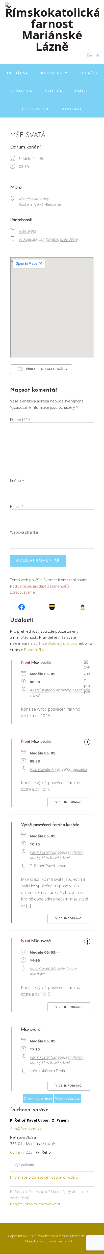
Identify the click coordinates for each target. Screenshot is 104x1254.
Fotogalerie (36, 109)
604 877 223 (21, 1152)
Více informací (69, 802)
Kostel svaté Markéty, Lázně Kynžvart (53, 971)
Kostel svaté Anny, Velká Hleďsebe (58, 769)
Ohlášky (88, 73)
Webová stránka (24, 532)
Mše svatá (27, 231)
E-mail (16, 506)
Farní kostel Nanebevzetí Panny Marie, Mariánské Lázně (56, 855)
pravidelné (68, 239)
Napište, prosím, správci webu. (36, 1203)
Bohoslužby (53, 73)
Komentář (20, 419)
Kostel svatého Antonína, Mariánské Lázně (60, 692)
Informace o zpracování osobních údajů (44, 1177)
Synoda (53, 91)
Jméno (17, 480)
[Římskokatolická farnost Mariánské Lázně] (52, 46)
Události (83, 91)
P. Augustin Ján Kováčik (38, 239)
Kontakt (72, 109)
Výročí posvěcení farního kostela (50, 825)
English (93, 55)
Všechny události (62, 643)
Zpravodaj (22, 91)
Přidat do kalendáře (44, 369)
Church (30, 1241)
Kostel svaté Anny (34, 198)
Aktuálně (17, 73)
